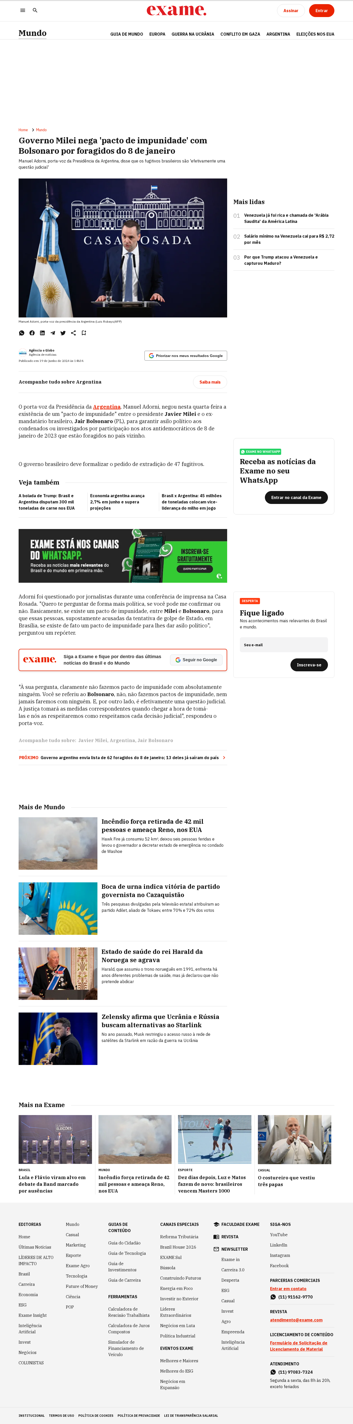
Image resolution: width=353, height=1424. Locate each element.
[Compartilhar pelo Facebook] (32, 333)
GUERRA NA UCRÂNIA (193, 34)
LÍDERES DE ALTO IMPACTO (36, 1260)
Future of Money (82, 1286)
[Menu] (23, 10)
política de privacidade (139, 1416)
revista (230, 1236)
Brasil (24, 1274)
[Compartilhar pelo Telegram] (53, 333)
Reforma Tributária (179, 1236)
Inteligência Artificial (30, 1328)
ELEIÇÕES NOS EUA (315, 34)
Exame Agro (78, 1265)
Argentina (122, 740)
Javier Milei (92, 740)
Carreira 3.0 (233, 1269)
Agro (226, 1321)
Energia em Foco (176, 1288)
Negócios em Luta (177, 1325)
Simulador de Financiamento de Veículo (126, 1348)
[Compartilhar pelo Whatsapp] (22, 333)
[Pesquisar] (35, 10)
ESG (23, 1305)
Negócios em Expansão (172, 1384)
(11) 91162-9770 (295, 1297)
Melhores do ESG (176, 1371)
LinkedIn (278, 1245)
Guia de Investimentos (122, 1266)
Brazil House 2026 (178, 1247)
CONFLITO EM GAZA (240, 34)
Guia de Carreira (124, 1280)
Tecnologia (76, 1276)
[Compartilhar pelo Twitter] (63, 333)
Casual (72, 1234)
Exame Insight (33, 1315)
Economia (28, 1294)
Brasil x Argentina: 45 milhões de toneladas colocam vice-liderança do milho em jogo (192, 502)
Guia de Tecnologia (127, 1253)
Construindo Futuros (180, 1278)
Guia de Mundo (126, 34)
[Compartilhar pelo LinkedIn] (42, 333)
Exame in (230, 1259)
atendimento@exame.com (296, 1319)
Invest (25, 1342)
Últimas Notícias (35, 1247)
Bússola (167, 1267)
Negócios (27, 1352)
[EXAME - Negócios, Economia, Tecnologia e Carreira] (176, 10)
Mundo (33, 33)
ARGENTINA (278, 34)
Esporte (73, 1255)
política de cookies (95, 1416)
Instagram (280, 1255)
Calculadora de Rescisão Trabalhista (129, 1312)
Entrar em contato (288, 1288)
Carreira (27, 1284)
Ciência (73, 1296)
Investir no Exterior (179, 1298)
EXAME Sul (171, 1257)
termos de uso (61, 1416)
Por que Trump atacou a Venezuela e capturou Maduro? (281, 260)
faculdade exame (240, 1224)
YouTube (279, 1234)
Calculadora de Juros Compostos (129, 1328)
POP (70, 1307)
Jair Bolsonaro (155, 740)
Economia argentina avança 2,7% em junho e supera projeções (117, 502)
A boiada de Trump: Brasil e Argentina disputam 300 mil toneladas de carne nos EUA (47, 502)
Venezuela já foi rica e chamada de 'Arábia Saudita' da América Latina (286, 218)
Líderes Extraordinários (175, 1312)
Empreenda (232, 1331)
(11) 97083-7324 (295, 1372)
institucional (32, 1416)
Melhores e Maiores (179, 1360)
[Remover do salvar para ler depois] (84, 333)
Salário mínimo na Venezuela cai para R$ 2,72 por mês (289, 239)
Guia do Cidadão (124, 1243)
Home (23, 130)
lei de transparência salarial (191, 1416)
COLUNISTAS (31, 1362)
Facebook (279, 1265)
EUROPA (157, 34)
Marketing (76, 1245)
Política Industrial (177, 1336)
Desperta (230, 1280)
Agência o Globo (41, 350)
